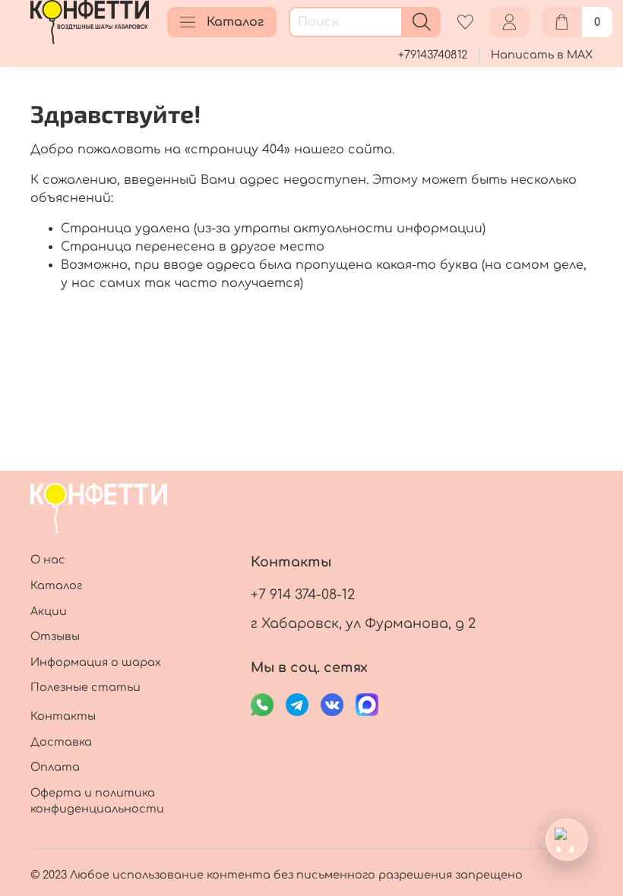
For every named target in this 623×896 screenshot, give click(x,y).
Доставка (61, 742)
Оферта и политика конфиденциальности (97, 801)
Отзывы (55, 636)
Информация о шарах (95, 662)
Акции (48, 611)
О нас (47, 560)
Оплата (55, 767)
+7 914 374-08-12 (303, 594)
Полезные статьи (85, 687)
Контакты (63, 716)
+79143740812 (432, 55)
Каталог (235, 22)
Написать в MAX (542, 55)
